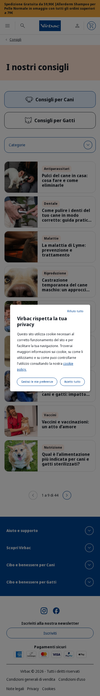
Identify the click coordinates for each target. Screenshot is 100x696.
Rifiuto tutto (75, 311)
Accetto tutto (72, 382)
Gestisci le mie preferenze (37, 382)
